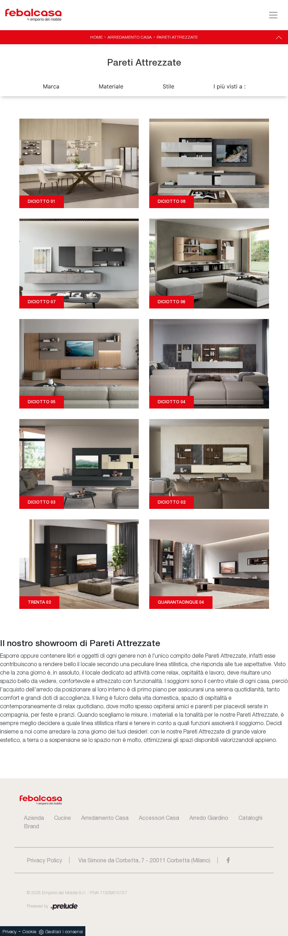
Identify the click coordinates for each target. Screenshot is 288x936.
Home (96, 37)
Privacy (9, 932)
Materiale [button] (111, 86)
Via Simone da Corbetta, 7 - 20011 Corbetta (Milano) (144, 860)
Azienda (34, 818)
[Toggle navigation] (273, 15)
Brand (31, 826)
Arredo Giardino (208, 818)
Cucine (62, 818)
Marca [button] (51, 86)
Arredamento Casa (129, 37)
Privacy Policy (44, 860)
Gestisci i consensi (64, 932)
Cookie (29, 932)
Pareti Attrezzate (177, 37)
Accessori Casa (159, 818)
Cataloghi (250, 818)
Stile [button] (168, 86)
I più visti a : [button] (230, 86)
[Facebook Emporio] (228, 860)
